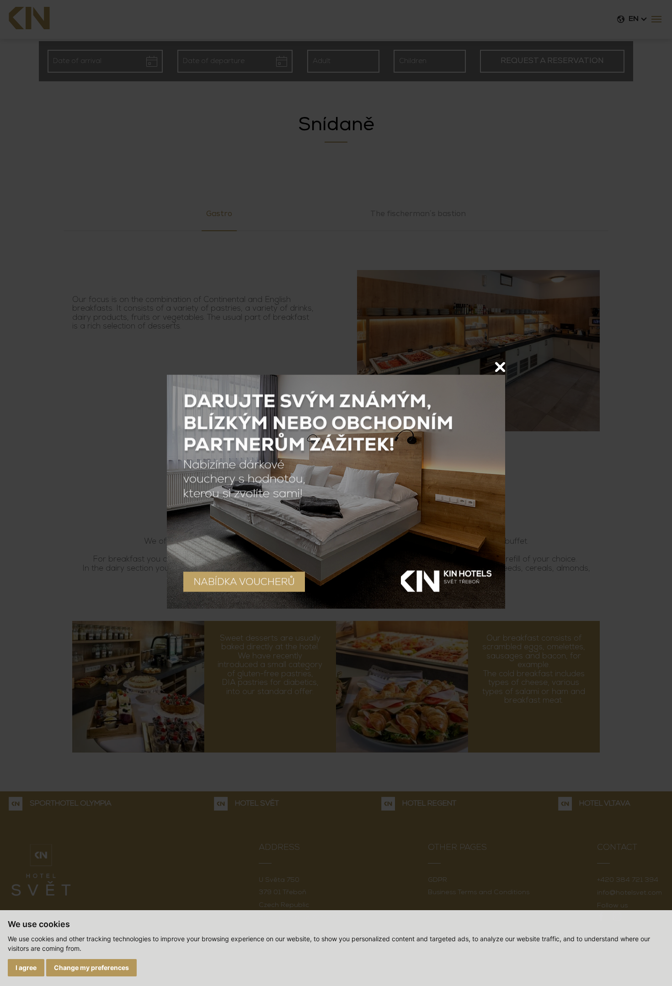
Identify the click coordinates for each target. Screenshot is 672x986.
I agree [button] (26, 967)
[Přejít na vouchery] (336, 492)
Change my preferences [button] (91, 967)
